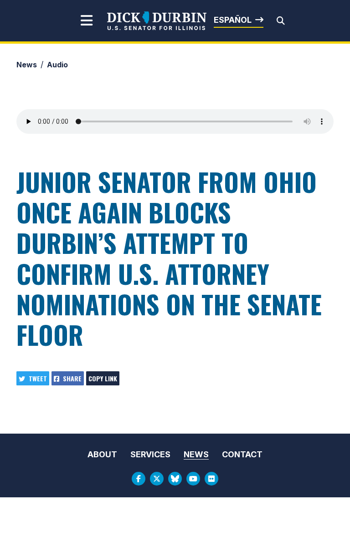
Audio (57, 64)
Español (233, 20)
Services (150, 454)
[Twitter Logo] (157, 478)
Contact (242, 454)
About (102, 454)
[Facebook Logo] (138, 478)
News (26, 64)
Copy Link (102, 378)
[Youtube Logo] (193, 478)
